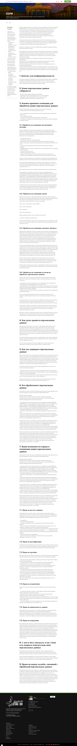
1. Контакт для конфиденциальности (11, 32)
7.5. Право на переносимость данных (12, 81)
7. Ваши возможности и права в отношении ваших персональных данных (12, 68)
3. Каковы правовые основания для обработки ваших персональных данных (11, 39)
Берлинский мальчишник (15, 712)
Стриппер (30, 729)
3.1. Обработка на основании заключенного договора (12, 44)
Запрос (67, 1)
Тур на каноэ (7, 737)
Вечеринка (20, 1)
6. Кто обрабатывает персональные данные (11, 65)
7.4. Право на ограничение (10, 79)
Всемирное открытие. (16, 715)
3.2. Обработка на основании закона (11, 47)
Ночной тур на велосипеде (9, 733)
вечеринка (31, 725)
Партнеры (19, 744)
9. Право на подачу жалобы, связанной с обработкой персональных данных (12, 93)
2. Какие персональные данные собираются (11, 35)
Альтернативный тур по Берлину (10, 724)
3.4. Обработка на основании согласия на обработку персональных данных (12, 55)
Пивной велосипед (8, 738)
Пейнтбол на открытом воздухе (10, 728)
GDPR (31, 744)
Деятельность (15, 1)
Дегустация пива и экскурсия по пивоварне (34, 730)
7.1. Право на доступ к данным (12, 72)
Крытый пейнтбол (8, 734)
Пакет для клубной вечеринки (33, 734)
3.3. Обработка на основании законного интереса (12, 50)
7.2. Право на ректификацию (11, 74)
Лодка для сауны (8, 729)
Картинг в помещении (9, 727)
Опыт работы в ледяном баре (32, 731)
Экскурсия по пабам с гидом (32, 726)
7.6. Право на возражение (10, 84)
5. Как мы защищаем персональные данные (11, 62)
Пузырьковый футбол (9, 732)
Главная (9, 1)
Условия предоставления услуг (26, 744)
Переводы (26, 1)
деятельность (8, 723)
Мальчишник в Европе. (11, 714)
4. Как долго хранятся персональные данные (11, 59)
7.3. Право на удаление (12, 76)
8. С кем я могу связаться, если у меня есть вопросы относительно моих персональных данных (11, 88)
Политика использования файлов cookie (38, 744)
